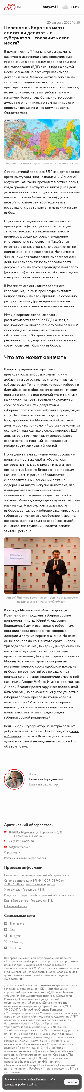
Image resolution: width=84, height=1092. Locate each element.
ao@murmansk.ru (20, 847)
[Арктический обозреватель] (10, 7)
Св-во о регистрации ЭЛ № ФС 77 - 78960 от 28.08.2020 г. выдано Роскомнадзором (34, 882)
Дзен (13, 930)
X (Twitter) (16, 942)
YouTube (15, 948)
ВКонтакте (16, 923)
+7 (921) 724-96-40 (21, 841)
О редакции (12, 852)
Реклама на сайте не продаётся (25, 858)
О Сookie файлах (15, 906)
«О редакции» (13, 979)
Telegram (15, 936)
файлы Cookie (36, 1079)
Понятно (71, 1082)
